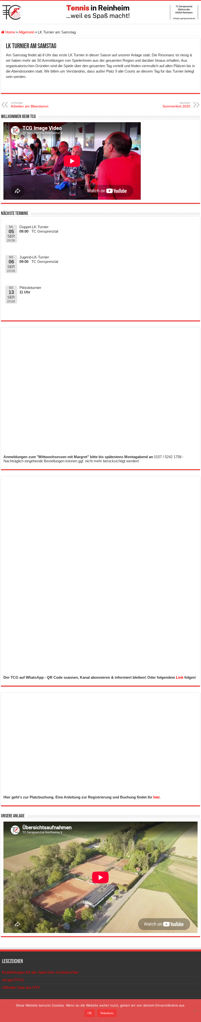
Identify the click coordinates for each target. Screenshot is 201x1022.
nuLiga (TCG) (13, 980)
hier (156, 797)
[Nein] (194, 1010)
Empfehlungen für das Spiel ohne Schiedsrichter (40, 972)
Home (9, 32)
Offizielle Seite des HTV (21, 987)
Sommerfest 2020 (176, 104)
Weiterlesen (106, 1013)
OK (90, 1013)
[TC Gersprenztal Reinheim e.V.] (100, 12)
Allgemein (26, 32)
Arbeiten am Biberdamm (30, 104)
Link (179, 677)
